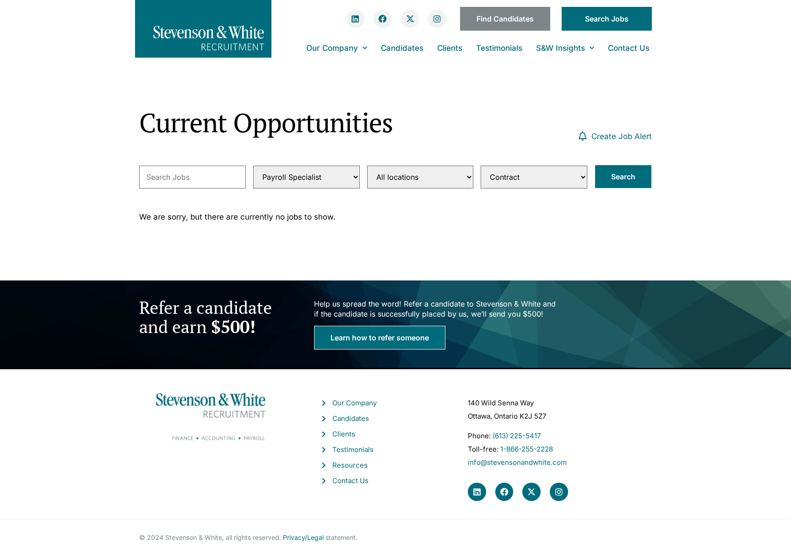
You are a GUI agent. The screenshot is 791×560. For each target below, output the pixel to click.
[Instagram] (437, 19)
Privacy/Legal (303, 537)
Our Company (332, 48)
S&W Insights (560, 48)
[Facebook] (383, 19)
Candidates (402, 48)
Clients (449, 48)
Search (623, 176)
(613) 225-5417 (517, 435)
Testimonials (499, 48)
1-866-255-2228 (526, 449)
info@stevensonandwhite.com (517, 462)
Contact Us (629, 48)
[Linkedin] (356, 19)
